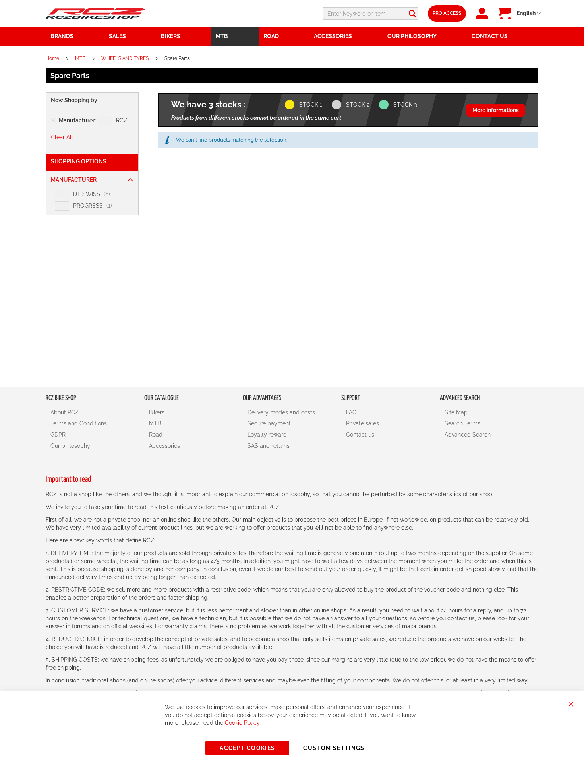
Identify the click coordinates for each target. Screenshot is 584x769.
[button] (528, 13)
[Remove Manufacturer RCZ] (53, 120)
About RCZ (64, 412)
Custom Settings (333, 748)
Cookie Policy (242, 723)
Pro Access (447, 13)
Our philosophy (70, 446)
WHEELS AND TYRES (125, 58)
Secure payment (269, 423)
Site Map (456, 412)
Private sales (362, 423)
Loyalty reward (267, 434)
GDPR (58, 434)
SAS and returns (269, 446)
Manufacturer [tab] (74, 180)
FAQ (351, 412)
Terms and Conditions (78, 423)
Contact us (360, 434)
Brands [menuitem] (61, 36)
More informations (495, 110)
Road (155, 434)
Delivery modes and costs (281, 412)
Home (53, 58)
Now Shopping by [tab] (74, 100)
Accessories (164, 446)
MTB (81, 58)
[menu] (292, 36)
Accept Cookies (247, 748)
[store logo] (95, 13)
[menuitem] (130, 36)
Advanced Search (468, 434)
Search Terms (462, 423)
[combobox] (370, 13)
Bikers (156, 412)
